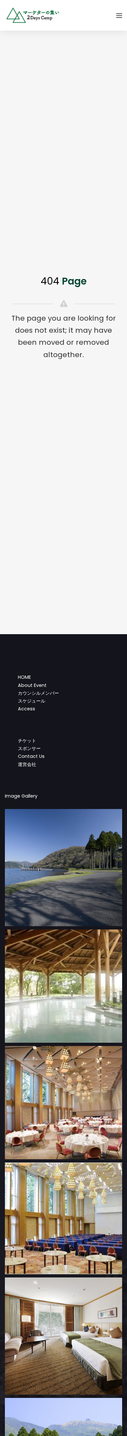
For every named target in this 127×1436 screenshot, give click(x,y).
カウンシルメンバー (38, 693)
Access (26, 708)
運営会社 (27, 764)
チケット (27, 740)
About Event (32, 685)
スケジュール (31, 701)
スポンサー (29, 748)
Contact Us (31, 756)
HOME (24, 677)
